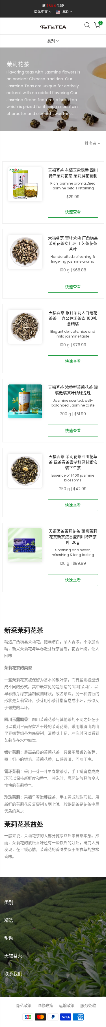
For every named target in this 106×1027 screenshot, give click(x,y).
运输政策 (67, 1005)
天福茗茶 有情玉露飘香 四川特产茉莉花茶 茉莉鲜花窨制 (73, 173)
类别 (51, 41)
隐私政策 (24, 1005)
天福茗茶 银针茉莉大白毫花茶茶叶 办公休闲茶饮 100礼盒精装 (73, 318)
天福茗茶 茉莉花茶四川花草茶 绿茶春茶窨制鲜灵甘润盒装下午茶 (73, 462)
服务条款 (88, 1005)
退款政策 (45, 1005)
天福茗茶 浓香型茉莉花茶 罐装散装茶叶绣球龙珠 (73, 390)
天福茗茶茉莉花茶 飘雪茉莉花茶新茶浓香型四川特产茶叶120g (73, 536)
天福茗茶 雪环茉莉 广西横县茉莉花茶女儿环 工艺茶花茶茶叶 (73, 243)
